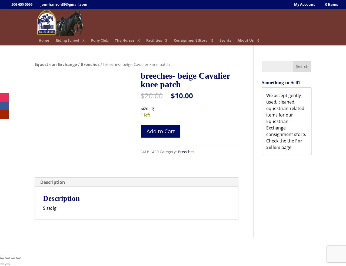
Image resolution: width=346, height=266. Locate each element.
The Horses (124, 41)
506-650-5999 (158, 245)
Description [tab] (52, 182)
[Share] (13, 258)
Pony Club (99, 41)
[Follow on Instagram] (4, 97)
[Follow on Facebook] (4, 106)
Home (44, 41)
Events (225, 41)
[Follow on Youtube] (4, 114)
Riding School (67, 41)
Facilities (154, 41)
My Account (304, 5)
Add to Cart (161, 131)
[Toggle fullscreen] (7, 258)
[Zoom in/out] (2, 258)
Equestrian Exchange (56, 64)
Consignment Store (191, 41)
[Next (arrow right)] (7, 264)
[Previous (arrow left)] (2, 264)
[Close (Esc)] (18, 258)
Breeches (90, 64)
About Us (246, 41)
